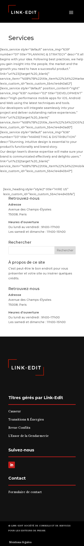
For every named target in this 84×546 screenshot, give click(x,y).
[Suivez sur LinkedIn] (11, 465)
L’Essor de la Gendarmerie (28, 436)
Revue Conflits (19, 428)
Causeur (14, 411)
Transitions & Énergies (26, 419)
